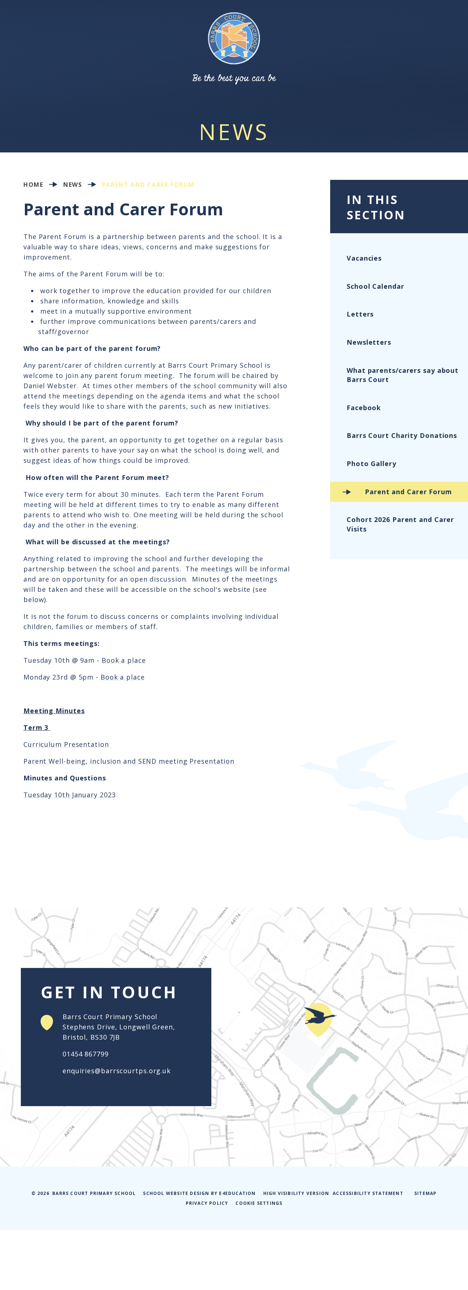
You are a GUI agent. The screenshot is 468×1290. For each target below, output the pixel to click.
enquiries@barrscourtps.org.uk (117, 1070)
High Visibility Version (296, 1193)
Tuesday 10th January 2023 (69, 794)
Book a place (124, 660)
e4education (237, 1193)
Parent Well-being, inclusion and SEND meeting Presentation (130, 761)
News (72, 184)
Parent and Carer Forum (148, 184)
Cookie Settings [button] (258, 1203)
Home (33, 184)
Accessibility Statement (368, 1193)
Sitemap (425, 1193)
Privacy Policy (207, 1203)
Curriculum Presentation (67, 744)
